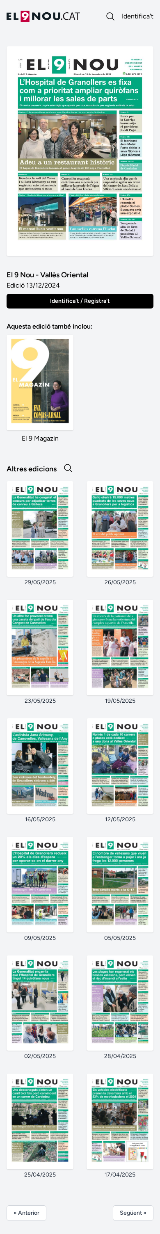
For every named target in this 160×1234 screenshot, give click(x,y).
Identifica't (137, 16)
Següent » (133, 1212)
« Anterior (26, 1212)
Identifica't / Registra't (80, 300)
